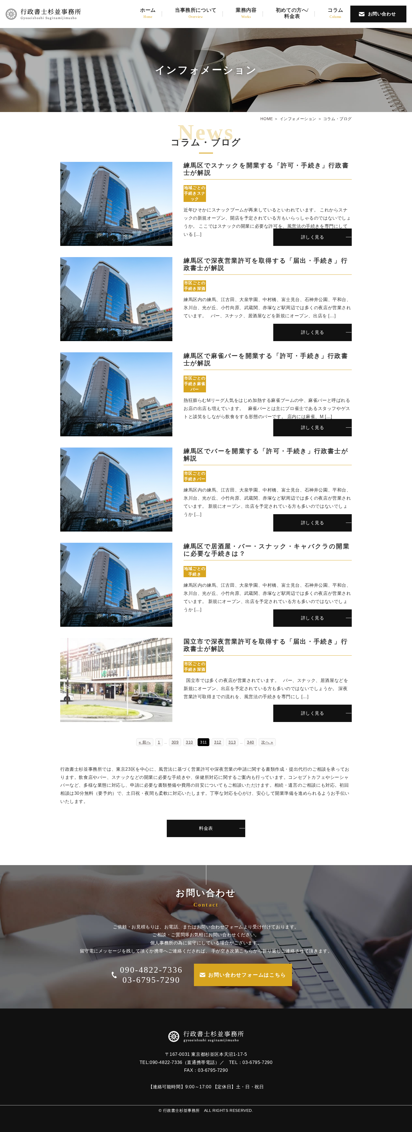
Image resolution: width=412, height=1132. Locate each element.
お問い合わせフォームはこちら (247, 975)
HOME (266, 119)
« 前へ (145, 742)
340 (250, 742)
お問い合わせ (382, 13)
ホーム (148, 13)
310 (189, 742)
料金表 (206, 828)
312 (217, 742)
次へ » (267, 742)
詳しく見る (312, 237)
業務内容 (246, 13)
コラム (335, 13)
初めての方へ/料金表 (292, 13)
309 (175, 742)
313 (232, 742)
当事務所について (196, 13)
